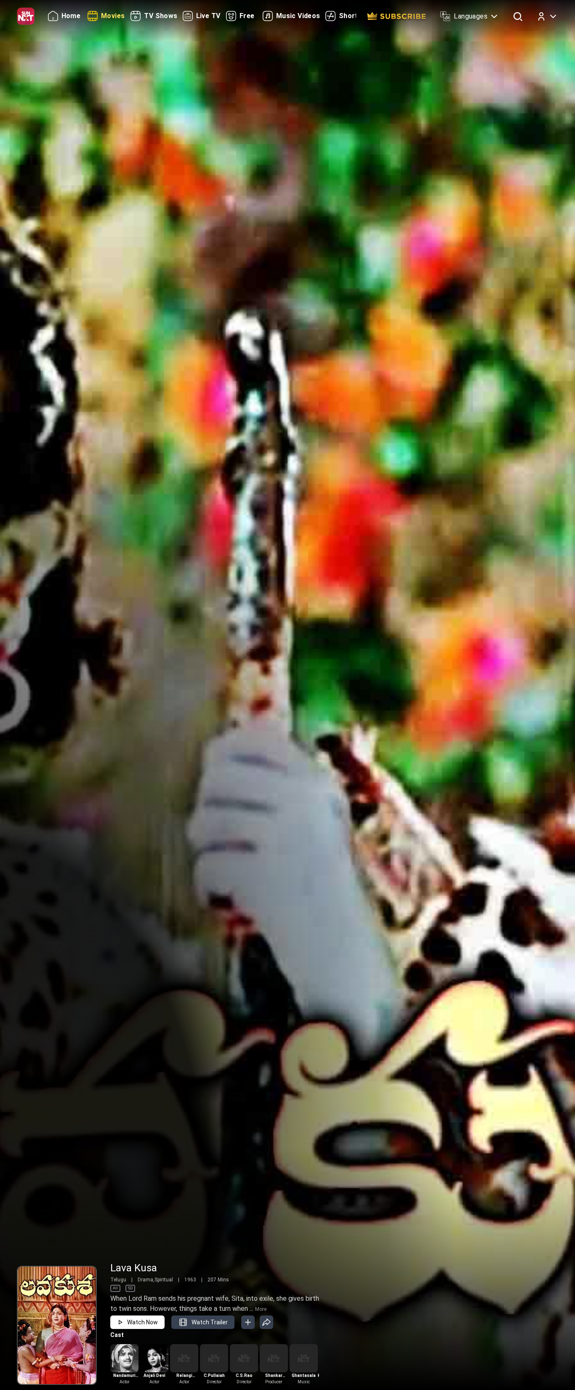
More (260, 1309)
